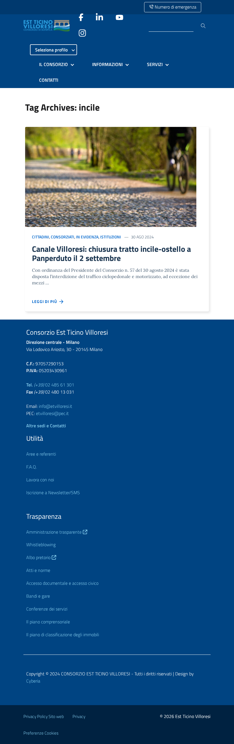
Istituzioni (110, 237)
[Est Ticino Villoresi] (47, 25)
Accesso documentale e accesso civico (62, 583)
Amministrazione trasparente (54, 531)
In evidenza (87, 237)
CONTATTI (48, 80)
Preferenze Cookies (40, 733)
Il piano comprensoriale (48, 621)
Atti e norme (38, 570)
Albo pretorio (39, 557)
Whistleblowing (41, 544)
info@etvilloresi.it (55, 406)
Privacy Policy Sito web (43, 716)
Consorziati (62, 237)
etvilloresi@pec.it (52, 413)
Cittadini (40, 237)
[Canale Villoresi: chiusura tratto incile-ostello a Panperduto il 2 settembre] (110, 176)
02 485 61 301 (50, 384)
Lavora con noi (40, 479)
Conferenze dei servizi (46, 608)
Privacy (78, 716)
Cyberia (33, 680)
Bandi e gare (38, 596)
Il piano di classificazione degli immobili (62, 634)
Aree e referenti (41, 453)
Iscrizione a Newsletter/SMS (53, 492)
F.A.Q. (31, 466)
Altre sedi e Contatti (46, 425)
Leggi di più (45, 301)
